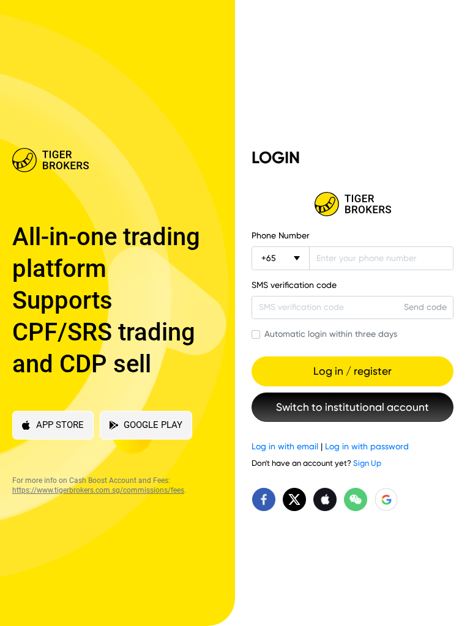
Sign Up (367, 463)
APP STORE (60, 424)
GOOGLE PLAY (153, 424)
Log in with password (367, 446)
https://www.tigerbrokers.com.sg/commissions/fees (98, 490)
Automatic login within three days (330, 334)
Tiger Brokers (108, 160)
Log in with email (285, 446)
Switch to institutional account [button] (352, 407)
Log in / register (352, 371)
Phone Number (281, 235)
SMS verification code (294, 285)
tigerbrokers (352, 204)
